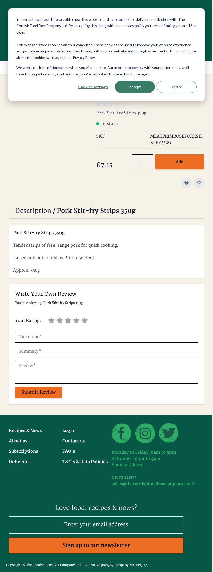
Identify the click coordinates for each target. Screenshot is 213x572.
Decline (177, 86)
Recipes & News (25, 430)
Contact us (73, 441)
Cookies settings (93, 86)
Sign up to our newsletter (96, 545)
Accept (135, 86)
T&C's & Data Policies (85, 461)
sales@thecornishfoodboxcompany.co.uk (154, 484)
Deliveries (19, 461)
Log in (69, 430)
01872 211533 (124, 477)
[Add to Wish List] (186, 183)
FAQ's (68, 451)
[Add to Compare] (199, 183)
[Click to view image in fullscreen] (50, 122)
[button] (111, 104)
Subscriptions (23, 451)
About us (18, 441)
